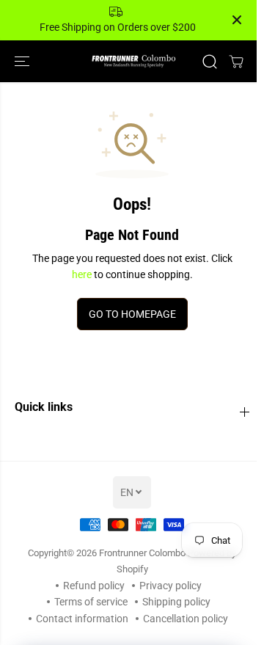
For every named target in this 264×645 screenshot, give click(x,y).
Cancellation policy (185, 618)
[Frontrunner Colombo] (132, 61)
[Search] (210, 61)
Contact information (82, 618)
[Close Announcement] (236, 19)
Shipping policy (176, 602)
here (82, 274)
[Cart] (236, 61)
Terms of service (91, 602)
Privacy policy (170, 585)
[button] (23, 61)
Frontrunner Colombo (142, 552)
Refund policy (94, 585)
